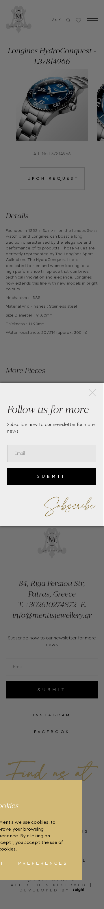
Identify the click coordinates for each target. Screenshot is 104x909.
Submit (51, 476)
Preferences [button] (43, 863)
